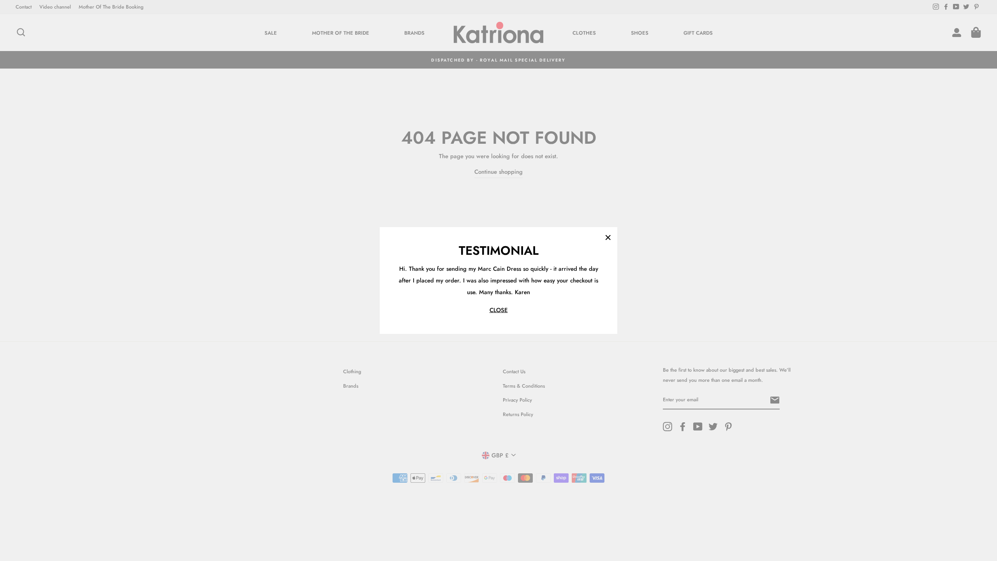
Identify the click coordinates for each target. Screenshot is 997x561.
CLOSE (499, 310)
